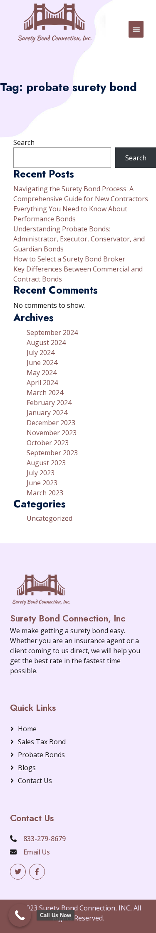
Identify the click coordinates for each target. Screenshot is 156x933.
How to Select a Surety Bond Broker (69, 259)
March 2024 (45, 392)
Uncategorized (49, 518)
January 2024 (47, 412)
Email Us (36, 852)
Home (27, 728)
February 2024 (49, 402)
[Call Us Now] (19, 915)
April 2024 (42, 382)
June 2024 (42, 362)
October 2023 (48, 442)
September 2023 (52, 452)
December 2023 (51, 422)
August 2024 (46, 342)
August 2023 (46, 462)
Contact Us (35, 780)
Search (24, 142)
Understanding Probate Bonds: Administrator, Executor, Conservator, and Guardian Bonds (79, 239)
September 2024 (52, 332)
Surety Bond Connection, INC (84, 908)
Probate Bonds (41, 754)
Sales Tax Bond (42, 741)
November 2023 (52, 432)
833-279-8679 (44, 838)
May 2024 (42, 372)
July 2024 (40, 352)
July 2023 (40, 472)
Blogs (27, 767)
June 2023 (42, 482)
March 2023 (45, 492)
